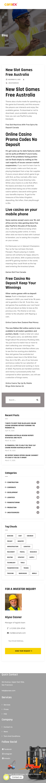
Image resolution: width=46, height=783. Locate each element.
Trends (26, 568)
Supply (31, 557)
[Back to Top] (41, 779)
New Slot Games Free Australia (19, 72)
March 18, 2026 (10, 441)
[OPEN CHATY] (6, 777)
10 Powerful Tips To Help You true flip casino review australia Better (20, 446)
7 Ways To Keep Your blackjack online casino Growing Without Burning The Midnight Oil (20, 425)
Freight (9, 541)
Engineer (30, 536)
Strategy (21, 557)
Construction (12, 482)
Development (12, 492)
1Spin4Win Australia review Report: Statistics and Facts (19, 436)
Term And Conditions (12, 736)
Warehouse (23, 573)
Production (11, 507)
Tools (23, 563)
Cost (20, 536)
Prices (6, 709)
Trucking (10, 573)
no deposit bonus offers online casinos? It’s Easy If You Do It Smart (21, 456)
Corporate (11, 487)
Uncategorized (13, 512)
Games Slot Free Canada (16, 272)
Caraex (22, 774)
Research (33, 552)
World (34, 573)
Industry (21, 541)
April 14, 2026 (9, 431)
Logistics (11, 497)
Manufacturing (13, 502)
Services (7, 705)
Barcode (10, 536)
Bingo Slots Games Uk (15, 386)
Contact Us (8, 727)
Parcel (22, 552)
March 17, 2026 (10, 460)
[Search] (37, 400)
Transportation (12, 568)
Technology (11, 563)
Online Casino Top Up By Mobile (19, 383)
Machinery (11, 552)
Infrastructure (12, 547)
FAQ (5, 714)
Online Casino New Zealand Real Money (22, 322)
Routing (10, 557)
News (6, 732)
